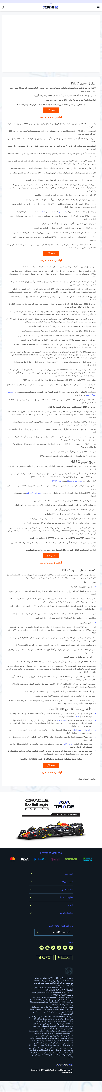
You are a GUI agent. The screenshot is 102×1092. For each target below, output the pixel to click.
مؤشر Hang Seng (74, 481)
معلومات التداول (66, 897)
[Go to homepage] (64, 1065)
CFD (77, 716)
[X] (53, 947)
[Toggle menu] (98, 7)
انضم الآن (51, 110)
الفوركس (62, 212)
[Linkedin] (47, 947)
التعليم (70, 905)
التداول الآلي (68, 744)
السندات (42, 212)
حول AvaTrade (66, 913)
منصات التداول (67, 889)
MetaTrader (62, 720)
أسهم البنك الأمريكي (34, 493)
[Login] (3, 7)
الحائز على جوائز (38, 104)
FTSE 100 (56, 481)
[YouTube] (65, 947)
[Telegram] (41, 947)
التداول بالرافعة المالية (81, 730)
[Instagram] (59, 947)
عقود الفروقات (66, 881)
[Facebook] (71, 947)
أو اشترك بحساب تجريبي (51, 117)
